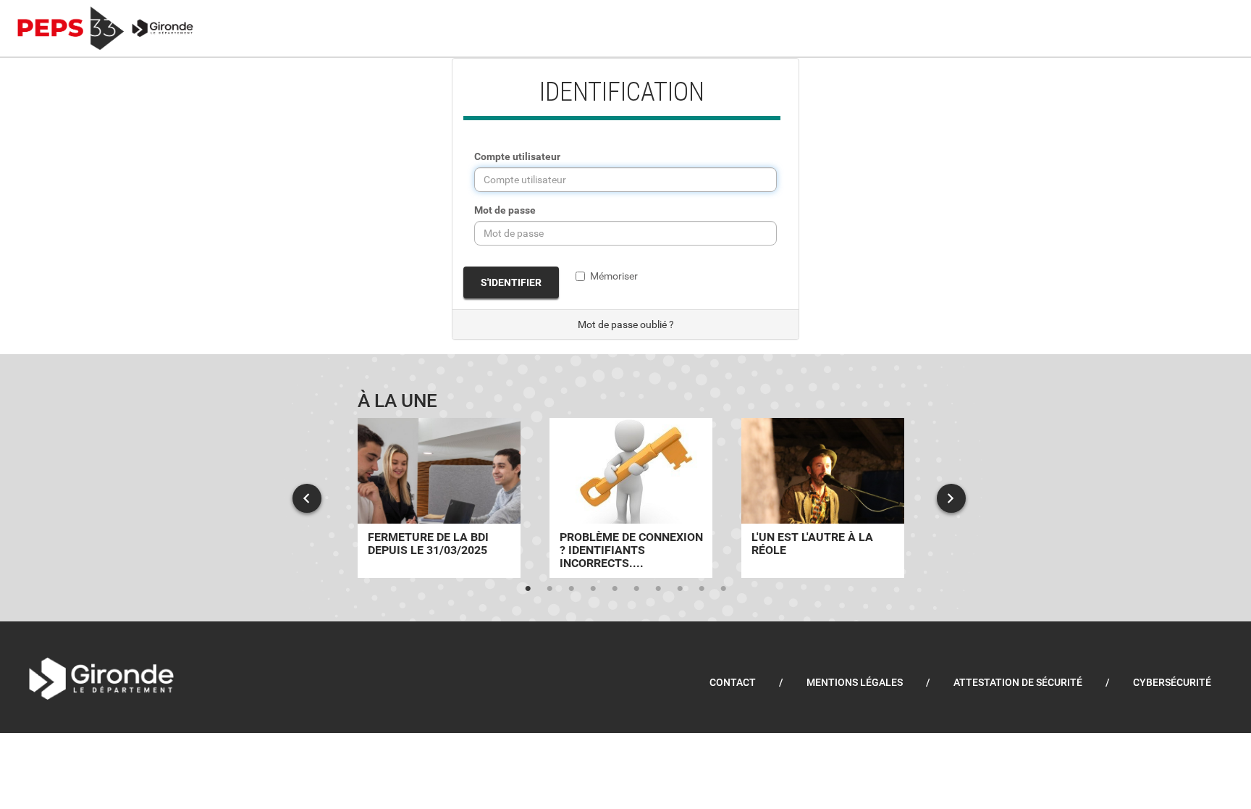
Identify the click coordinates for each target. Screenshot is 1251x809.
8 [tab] (680, 589)
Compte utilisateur (517, 156)
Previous (306, 498)
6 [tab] (636, 589)
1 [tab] (528, 589)
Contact (732, 682)
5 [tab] (614, 589)
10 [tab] (723, 589)
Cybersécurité (1172, 682)
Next (951, 498)
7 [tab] (658, 589)
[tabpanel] (439, 498)
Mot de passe (505, 210)
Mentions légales (854, 682)
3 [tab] (571, 589)
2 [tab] (549, 589)
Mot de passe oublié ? (626, 324)
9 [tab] (701, 589)
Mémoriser (614, 276)
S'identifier (511, 282)
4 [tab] (593, 589)
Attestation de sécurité (1017, 682)
